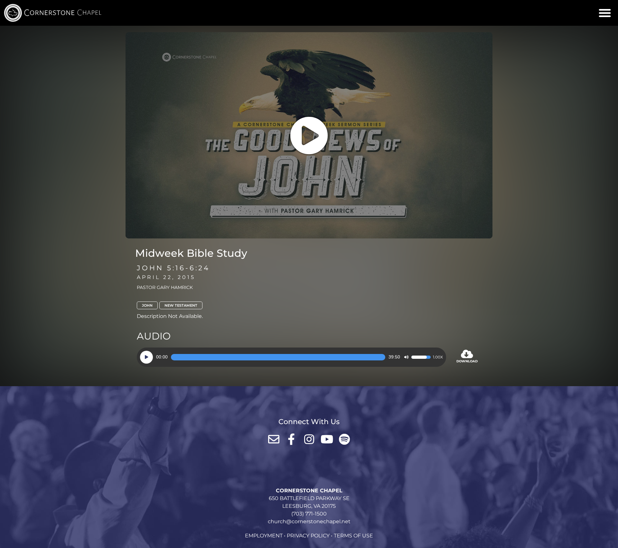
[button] (604, 13)
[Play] (146, 357)
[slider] (278, 357)
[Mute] (406, 357)
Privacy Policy (308, 536)
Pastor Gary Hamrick (165, 287)
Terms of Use (353, 536)
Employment (264, 536)
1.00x (438, 357)
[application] (291, 357)
